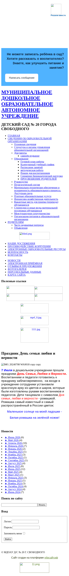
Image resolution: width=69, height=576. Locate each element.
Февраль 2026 (16, 446)
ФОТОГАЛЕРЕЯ (17, 269)
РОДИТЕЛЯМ (16, 222)
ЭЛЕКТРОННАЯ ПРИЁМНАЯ (25, 263)
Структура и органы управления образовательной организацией (32, 148)
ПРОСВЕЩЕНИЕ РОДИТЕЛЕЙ (39, 179)
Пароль (8, 527)
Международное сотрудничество (32, 213)
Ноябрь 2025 (15, 454)
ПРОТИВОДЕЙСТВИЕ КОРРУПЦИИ (29, 246)
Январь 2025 (15, 480)
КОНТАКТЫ (15, 255)
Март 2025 (14, 474)
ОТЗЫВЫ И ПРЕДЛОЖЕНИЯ (25, 266)
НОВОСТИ (14, 260)
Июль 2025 (14, 466)
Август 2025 (15, 463)
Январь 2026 (15, 449)
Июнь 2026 (14, 437)
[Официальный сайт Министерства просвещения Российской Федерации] (35, 324)
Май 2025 (13, 472)
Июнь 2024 (14, 492)
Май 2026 (13, 440)
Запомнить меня (13, 533)
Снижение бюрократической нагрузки (42, 176)
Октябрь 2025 (16, 457)
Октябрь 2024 (16, 486)
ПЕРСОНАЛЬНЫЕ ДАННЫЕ (24, 272)
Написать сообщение (21, 77)
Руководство (21, 181)
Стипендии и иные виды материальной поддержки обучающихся (36, 209)
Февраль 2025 (16, 477)
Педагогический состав (27, 184)
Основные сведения (25, 144)
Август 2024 (15, 489)
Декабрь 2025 (15, 451)
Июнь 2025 (14, 469)
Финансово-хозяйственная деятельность (36, 199)
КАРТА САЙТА (17, 274)
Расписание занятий (32, 167)
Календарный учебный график (37, 164)
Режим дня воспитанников (35, 173)
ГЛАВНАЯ (14, 135)
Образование (21, 158)
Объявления (20, 228)
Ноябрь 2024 (15, 483)
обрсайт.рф (51, 557)
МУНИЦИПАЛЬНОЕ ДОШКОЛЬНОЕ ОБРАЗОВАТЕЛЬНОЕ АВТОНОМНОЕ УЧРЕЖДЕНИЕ (27, 104)
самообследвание (30, 155)
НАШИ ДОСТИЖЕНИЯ (21, 243)
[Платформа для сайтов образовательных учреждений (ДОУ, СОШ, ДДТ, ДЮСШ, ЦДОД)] (34, 572)
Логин (7, 521)
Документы (20, 153)
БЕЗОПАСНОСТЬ (18, 252)
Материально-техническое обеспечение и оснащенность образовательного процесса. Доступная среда (37, 190)
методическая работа (32, 170)
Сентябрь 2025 (16, 460)
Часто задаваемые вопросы (29, 225)
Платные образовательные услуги (32, 196)
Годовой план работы (32, 161)
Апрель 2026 (15, 443)
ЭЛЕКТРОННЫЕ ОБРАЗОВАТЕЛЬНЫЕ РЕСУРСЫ (37, 249)
